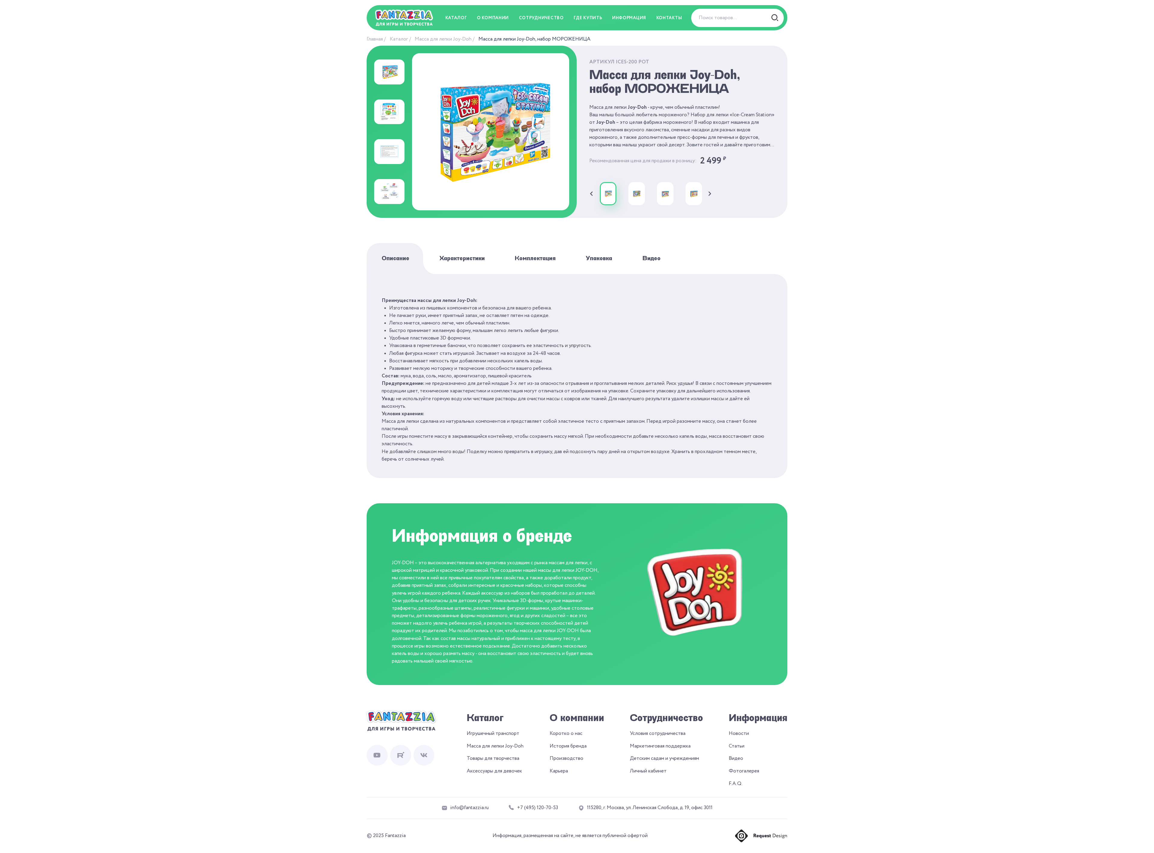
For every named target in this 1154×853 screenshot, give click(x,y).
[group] (608, 193)
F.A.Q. (735, 784)
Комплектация (535, 258)
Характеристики (462, 258)
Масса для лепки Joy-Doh (443, 39)
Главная (375, 39)
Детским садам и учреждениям (664, 758)
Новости (739, 733)
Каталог (399, 39)
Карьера (559, 771)
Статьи (736, 746)
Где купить (588, 18)
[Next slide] (710, 193)
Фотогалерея (744, 771)
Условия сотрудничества (657, 733)
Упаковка (599, 258)
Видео (652, 258)
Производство (566, 758)
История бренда (568, 746)
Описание (395, 258)
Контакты (669, 18)
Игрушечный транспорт (493, 733)
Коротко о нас (566, 733)
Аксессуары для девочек (494, 771)
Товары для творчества (493, 758)
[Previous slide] (591, 193)
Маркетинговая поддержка (660, 746)
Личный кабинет (648, 771)
